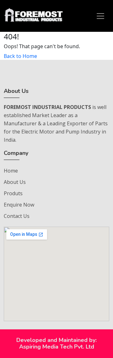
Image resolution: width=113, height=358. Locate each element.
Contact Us (17, 216)
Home (11, 170)
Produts (13, 193)
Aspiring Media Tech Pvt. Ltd (56, 346)
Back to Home (20, 56)
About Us (15, 182)
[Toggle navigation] (100, 16)
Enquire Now (19, 204)
